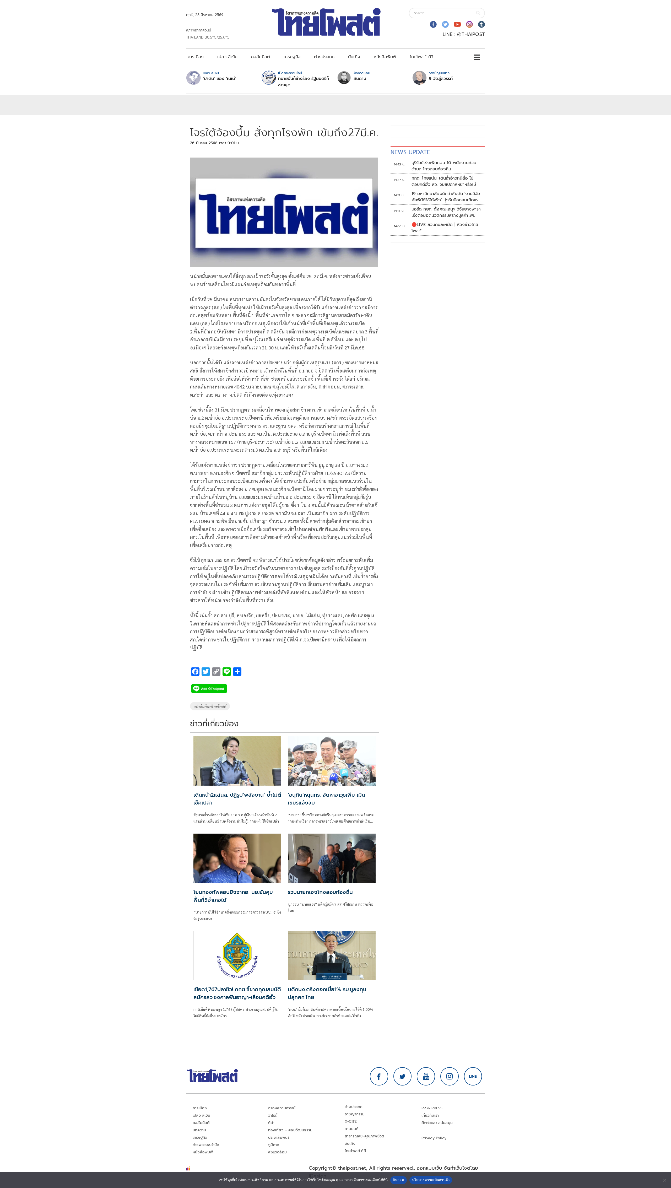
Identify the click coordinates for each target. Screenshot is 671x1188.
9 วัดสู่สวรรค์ (441, 78)
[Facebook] (433, 24)
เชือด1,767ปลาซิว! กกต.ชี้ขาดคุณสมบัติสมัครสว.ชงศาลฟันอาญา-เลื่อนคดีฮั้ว (237, 993)
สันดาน (360, 78)
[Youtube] (457, 24)
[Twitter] (445, 24)
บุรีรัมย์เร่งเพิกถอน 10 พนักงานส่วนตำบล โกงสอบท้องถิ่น (444, 166)
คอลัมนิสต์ (260, 57)
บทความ (199, 1130)
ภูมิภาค (273, 1145)
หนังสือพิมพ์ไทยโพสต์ (209, 706)
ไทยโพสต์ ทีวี (421, 57)
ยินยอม (398, 1180)
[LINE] (473, 1076)
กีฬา (271, 1123)
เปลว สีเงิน (227, 57)
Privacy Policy (434, 1138)
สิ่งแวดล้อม (277, 1152)
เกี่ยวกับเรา (430, 1115)
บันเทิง (354, 57)
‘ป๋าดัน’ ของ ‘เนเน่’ (219, 78)
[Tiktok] (481, 24)
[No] (664, 1180)
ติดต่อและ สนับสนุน (437, 1123)
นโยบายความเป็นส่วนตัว (431, 1180)
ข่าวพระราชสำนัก (206, 1145)
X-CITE (351, 1121)
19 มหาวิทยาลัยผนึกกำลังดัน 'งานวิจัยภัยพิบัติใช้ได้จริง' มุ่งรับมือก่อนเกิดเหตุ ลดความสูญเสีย (446, 197)
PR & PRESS (432, 1108)
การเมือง (196, 57)
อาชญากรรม (355, 1114)
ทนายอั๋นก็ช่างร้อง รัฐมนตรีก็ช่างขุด (303, 81)
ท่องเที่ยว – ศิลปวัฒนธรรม (290, 1130)
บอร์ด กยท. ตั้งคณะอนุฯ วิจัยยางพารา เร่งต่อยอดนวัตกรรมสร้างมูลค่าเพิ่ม (446, 212)
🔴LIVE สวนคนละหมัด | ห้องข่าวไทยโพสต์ (445, 228)
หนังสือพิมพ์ (385, 57)
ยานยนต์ (351, 1129)
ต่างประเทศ (324, 57)
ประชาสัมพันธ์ (279, 1137)
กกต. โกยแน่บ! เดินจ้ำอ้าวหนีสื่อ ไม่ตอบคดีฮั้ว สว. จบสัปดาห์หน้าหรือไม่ (444, 181)
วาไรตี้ (273, 1115)
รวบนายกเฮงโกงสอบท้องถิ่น (320, 892)
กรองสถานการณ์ (282, 1108)
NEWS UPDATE (410, 152)
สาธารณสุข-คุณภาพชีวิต (364, 1136)
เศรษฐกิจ (292, 57)
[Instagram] (469, 24)
